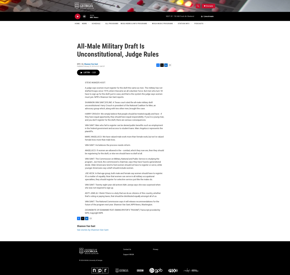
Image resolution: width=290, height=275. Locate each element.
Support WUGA (128, 254)
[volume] (84, 16)
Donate (209, 6)
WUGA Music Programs (162, 23)
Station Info (184, 23)
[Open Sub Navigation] (88, 23)
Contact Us (127, 249)
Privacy (155, 249)
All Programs (111, 23)
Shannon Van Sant (91, 64)
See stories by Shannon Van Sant (93, 229)
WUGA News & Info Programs (134, 23)
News (84, 23)
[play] (77, 16)
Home (77, 23)
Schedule (96, 23)
